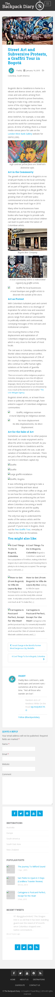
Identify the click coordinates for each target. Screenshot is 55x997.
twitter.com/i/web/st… (24, 930)
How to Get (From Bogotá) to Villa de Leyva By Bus (36, 581)
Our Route (20, 985)
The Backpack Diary (12, 991)
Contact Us (34, 985)
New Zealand (12, 849)
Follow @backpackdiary (29, 717)
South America (23, 75)
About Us (24, 979)
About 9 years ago (13, 934)
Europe (9, 833)
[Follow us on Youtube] (27, 973)
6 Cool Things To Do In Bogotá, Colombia (35, 549)
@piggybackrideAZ (25, 916)
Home (12, 979)
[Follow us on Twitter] (21, 813)
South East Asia (13, 844)
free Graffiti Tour (22, 529)
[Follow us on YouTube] (33, 813)
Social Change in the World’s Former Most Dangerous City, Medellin (25, 646)
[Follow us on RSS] (40, 813)
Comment (6, 774)
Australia (10, 827)
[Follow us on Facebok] (14, 813)
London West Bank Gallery (20, 133)
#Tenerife (40, 923)
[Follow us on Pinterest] (27, 813)
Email (5, 754)
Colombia (12, 75)
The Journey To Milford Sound (31, 866)
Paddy (19, 70)
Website (5, 764)
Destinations (39, 979)
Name (5, 744)
